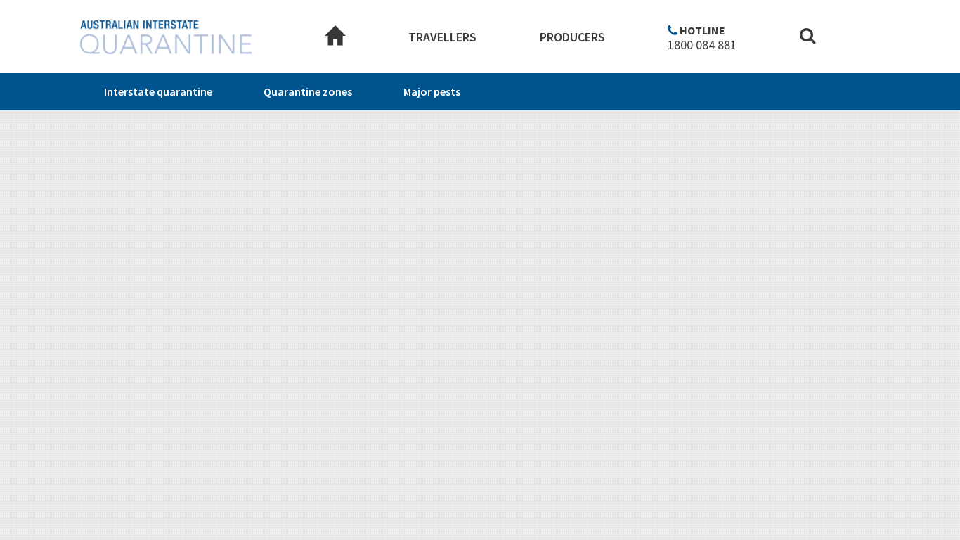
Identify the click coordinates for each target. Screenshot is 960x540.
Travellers (442, 37)
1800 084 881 (702, 45)
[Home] (335, 37)
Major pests (431, 91)
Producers (572, 37)
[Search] (808, 37)
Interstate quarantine (158, 91)
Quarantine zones (308, 91)
